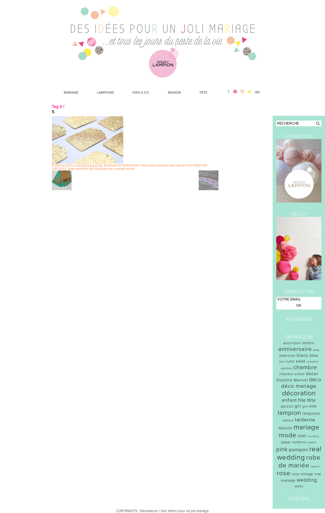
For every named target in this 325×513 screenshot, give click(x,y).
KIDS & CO (141, 93)
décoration (299, 393)
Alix (68, 165)
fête (311, 400)
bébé (300, 361)
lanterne (305, 420)
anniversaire (295, 349)
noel (302, 435)
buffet (290, 361)
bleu (314, 355)
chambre (305, 367)
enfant (289, 400)
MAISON (174, 93)
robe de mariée (299, 461)
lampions (311, 413)
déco (315, 380)
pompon (298, 450)
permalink (130, 165)
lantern (288, 420)
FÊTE (203, 93)
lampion (289, 413)
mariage (307, 427)
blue (282, 361)
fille (302, 400)
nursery (313, 436)
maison (285, 428)
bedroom (287, 355)
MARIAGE (71, 93)
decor (312, 373)
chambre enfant (292, 374)
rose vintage (302, 474)
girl (298, 406)
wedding (307, 480)
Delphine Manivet (292, 380)
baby (316, 350)
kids (313, 406)
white (299, 486)
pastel (312, 442)
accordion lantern (298, 343)
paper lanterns (293, 442)
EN (257, 92)
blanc (302, 355)
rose (283, 473)
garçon (287, 406)
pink (282, 449)
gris (305, 406)
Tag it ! (58, 106)
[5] (87, 162)
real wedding (299, 453)
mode (287, 435)
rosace (315, 466)
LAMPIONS (105, 93)
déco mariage (298, 386)
